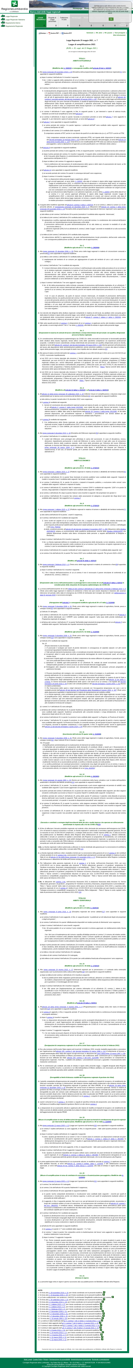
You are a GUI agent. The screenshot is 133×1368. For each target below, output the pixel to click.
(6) (125, 472)
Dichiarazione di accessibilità (59, 1359)
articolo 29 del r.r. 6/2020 (102, 68)
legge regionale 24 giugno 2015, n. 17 (58, 970)
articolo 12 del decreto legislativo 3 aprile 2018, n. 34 (63, 727)
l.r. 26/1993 (95, 776)
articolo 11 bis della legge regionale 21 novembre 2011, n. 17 (73, 857)
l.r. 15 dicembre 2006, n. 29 (58, 1295)
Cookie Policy (38, 1359)
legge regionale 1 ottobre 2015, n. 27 (56, 472)
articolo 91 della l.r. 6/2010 (86, 561)
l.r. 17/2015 (95, 966)
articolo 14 (47, 170)
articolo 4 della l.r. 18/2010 (98, 390)
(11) (52, 740)
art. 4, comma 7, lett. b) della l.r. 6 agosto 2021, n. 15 (80, 1323)
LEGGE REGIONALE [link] (41, 18)
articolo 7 (109, 117)
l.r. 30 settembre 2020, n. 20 (58, 1300)
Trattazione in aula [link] (64, 18)
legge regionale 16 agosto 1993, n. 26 (57, 780)
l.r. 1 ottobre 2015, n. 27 (57, 1304)
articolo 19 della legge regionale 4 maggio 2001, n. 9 (62, 1007)
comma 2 (64, 323)
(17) (103, 912)
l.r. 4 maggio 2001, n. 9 (58, 1335)
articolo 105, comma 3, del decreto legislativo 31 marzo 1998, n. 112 (81, 1051)
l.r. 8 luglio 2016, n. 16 (57, 1330)
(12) (73, 782)
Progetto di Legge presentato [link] (52, 19)
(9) (52, 608)
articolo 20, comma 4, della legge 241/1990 (101, 411)
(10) (52, 638)
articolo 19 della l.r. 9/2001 (86, 1003)
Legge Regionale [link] (11, 16)
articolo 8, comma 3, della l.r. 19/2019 (80, 205)
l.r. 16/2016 (94, 908)
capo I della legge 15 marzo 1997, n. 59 (111, 1053)
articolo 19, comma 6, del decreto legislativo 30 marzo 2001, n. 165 (78, 345)
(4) (89, 396)
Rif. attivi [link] (99, 33)
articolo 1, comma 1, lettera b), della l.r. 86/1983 (105, 1139)
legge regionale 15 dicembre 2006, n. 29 (58, 251)
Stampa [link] (43, 33)
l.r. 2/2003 (78, 181)
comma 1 (88, 323)
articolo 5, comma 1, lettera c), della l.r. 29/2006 (103, 317)
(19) (48, 1009)
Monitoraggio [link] (76, 18)
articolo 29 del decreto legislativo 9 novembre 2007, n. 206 (86, 529)
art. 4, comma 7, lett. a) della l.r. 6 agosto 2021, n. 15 (82, 1321)
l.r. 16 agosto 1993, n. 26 (58, 1318)
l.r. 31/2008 (110, 603)
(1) (121, 72)
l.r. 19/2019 (67, 68)
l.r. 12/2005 (107, 1122)
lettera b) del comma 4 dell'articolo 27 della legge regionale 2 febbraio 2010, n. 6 (97, 589)
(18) (83, 972)
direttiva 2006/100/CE (115, 531)
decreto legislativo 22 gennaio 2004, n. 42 (64, 140)
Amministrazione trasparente (81, 1359)
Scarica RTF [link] (68, 33)
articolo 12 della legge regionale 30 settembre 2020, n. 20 (63, 394)
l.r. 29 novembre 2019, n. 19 (58, 1293)
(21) (95, 1181)
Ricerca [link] (87, 8)
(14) (82, 849)
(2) (49, 253)
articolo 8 (79, 114)
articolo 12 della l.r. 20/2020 (75, 390)
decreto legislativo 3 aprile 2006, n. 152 (106, 684)
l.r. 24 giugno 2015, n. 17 (58, 1333)
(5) (97, 433)
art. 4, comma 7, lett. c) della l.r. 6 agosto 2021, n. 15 (81, 1326)
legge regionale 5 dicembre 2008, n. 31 (57, 606)
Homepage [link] (77, 8)
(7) (125, 509)
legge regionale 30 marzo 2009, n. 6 (59, 447)
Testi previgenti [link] (120, 33)
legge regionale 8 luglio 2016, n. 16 (57, 912)
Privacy (46, 1359)
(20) (95, 1125)
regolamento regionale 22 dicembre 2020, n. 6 (72, 207)
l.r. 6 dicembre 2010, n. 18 (58, 1302)
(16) (80, 892)
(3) (106, 349)
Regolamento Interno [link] (12, 23)
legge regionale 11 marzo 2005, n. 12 (56, 1125)
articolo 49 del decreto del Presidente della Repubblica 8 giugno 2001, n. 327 (88, 690)
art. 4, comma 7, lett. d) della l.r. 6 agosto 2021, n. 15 (80, 1328)
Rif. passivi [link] (108, 33)
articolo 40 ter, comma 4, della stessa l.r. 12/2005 (75, 1166)
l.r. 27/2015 (95, 468)
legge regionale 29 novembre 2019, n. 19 (57, 72)
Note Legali (28, 1359)
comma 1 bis (62, 855)
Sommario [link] (90, 33)
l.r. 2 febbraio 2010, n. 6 (57, 1309)
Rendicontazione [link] (89, 18)
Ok (111, 19)
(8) (117, 564)
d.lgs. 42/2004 (90, 768)
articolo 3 (65, 603)
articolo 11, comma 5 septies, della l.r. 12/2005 (85, 1164)
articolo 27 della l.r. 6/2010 (112, 583)
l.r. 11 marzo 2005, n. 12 (58, 1337)
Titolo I (102, 367)
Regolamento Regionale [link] (14, 26)
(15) (84, 859)
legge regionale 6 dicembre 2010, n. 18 (57, 433)
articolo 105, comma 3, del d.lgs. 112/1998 (83, 1058)
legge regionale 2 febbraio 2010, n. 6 (56, 564)
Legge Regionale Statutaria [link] (15, 20)
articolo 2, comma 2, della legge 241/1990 (67, 407)
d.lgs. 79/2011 (55, 527)
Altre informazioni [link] (119, 35)
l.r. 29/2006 (95, 248)
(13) (99, 824)
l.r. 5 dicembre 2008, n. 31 (58, 1311)
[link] (14, 12)
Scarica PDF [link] (55, 33)
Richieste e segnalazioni (100, 1359)
